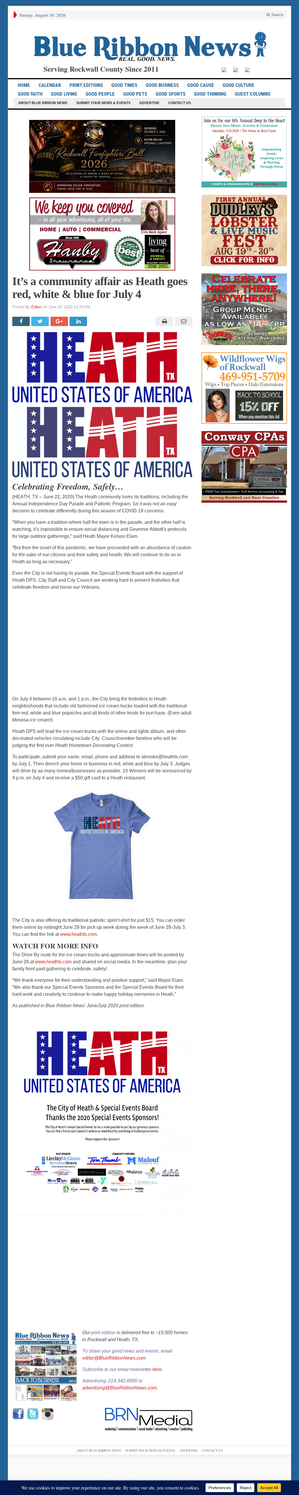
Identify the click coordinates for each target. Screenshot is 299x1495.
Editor (36, 307)
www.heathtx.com (78, 934)
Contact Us (179, 103)
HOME (24, 85)
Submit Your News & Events (103, 103)
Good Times (124, 85)
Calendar (50, 85)
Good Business (162, 85)
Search (276, 15)
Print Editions (86, 85)
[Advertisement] (102, 643)
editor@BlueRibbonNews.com (113, 1358)
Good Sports (170, 94)
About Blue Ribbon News (42, 103)
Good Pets (135, 94)
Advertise (149, 103)
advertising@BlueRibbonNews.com (119, 1387)
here (157, 1369)
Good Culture (238, 85)
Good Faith (30, 94)
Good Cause (200, 85)
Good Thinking (210, 94)
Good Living (64, 94)
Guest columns (252, 94)
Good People (100, 94)
